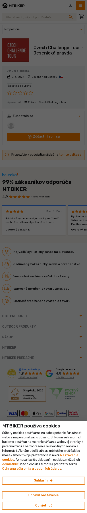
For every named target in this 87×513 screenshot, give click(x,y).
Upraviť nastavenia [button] (43, 495)
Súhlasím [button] (43, 480)
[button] (10, 464)
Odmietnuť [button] (43, 505)
